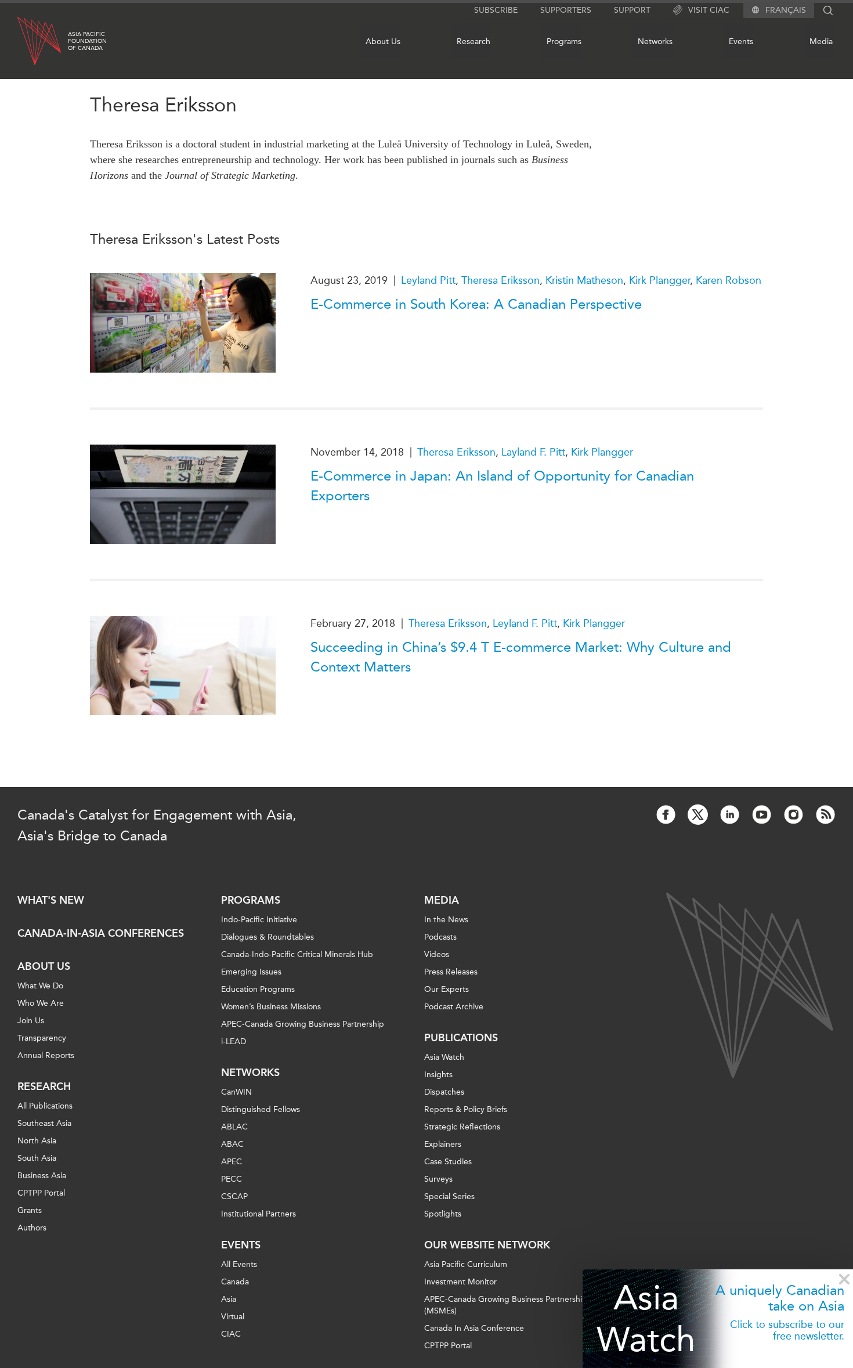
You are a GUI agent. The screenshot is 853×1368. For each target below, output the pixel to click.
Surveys (438, 1179)
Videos (436, 954)
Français (785, 10)
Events (741, 41)
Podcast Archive (453, 1007)
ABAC (232, 1144)
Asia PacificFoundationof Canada (87, 41)
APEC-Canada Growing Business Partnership (302, 1024)
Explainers (442, 1144)
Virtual (232, 1317)
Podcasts (440, 937)
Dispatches (444, 1092)
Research (473, 41)
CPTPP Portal (41, 1193)
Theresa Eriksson (500, 280)
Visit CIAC (708, 10)
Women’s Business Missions (271, 1007)
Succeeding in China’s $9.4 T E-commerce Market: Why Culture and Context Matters (520, 657)
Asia (228, 1299)
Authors (31, 1228)
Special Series (449, 1196)
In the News (446, 920)
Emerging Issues (251, 972)
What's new (50, 900)
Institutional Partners (258, 1214)
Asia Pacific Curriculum (465, 1264)
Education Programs (258, 989)
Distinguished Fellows (260, 1109)
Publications (461, 1037)
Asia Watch (646, 1318)
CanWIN (236, 1092)
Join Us (30, 1021)
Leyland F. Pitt (525, 623)
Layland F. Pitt (533, 452)
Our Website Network (487, 1245)
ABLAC (234, 1127)
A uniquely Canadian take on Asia (779, 1297)
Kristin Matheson (584, 280)
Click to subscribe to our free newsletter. (787, 1330)
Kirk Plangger (659, 280)
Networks (655, 41)
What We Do (40, 986)
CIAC (231, 1334)
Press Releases (451, 972)
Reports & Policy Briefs (465, 1109)
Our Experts (446, 989)
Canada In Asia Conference (474, 1328)
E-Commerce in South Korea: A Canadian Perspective (476, 304)
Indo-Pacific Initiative (259, 920)
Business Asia (41, 1176)
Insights (438, 1075)
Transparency (41, 1038)
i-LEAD (233, 1041)
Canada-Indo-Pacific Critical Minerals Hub (297, 954)
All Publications (45, 1106)
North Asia (36, 1141)
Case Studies (448, 1162)
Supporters (565, 10)
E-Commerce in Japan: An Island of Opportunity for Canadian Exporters (502, 486)
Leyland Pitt (428, 280)
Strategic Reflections (462, 1127)
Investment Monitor (460, 1282)
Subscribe (496, 10)
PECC (231, 1179)
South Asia (36, 1158)
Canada (235, 1282)
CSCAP (234, 1196)
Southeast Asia (44, 1123)
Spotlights (442, 1214)
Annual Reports (45, 1055)
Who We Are (40, 1003)
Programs (564, 41)
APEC (231, 1162)
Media (821, 41)
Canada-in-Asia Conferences (100, 933)
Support (632, 10)
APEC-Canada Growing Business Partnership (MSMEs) (505, 1305)
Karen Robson (728, 280)
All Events (239, 1264)
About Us (383, 41)
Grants (29, 1210)
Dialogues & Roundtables (267, 937)
